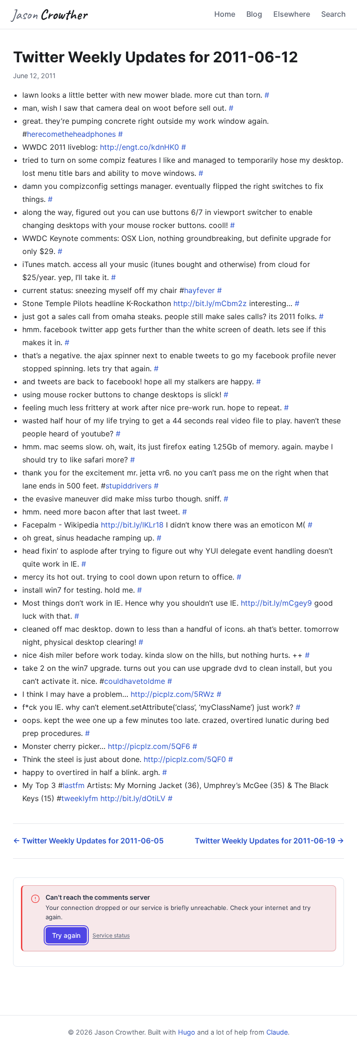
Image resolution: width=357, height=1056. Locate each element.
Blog (254, 14)
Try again (66, 935)
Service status (111, 935)
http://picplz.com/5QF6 (149, 746)
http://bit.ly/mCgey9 (276, 603)
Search (333, 14)
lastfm (74, 785)
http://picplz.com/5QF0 (185, 759)
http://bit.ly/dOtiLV (132, 798)
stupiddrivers (129, 485)
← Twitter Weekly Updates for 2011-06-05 (88, 840)
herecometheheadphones (71, 134)
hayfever (199, 290)
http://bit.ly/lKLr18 (132, 524)
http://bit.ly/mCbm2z (210, 303)
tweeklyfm (79, 798)
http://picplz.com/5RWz (172, 694)
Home (224, 14)
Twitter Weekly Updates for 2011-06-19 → (269, 840)
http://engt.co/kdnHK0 (139, 147)
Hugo (186, 1032)
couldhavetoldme (134, 681)
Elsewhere (291, 14)
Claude (277, 1032)
